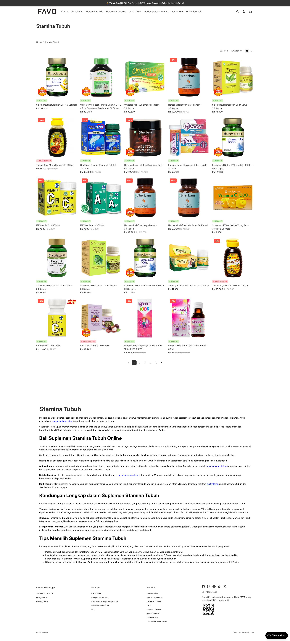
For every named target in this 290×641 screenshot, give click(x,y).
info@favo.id (41, 597)
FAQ (93, 609)
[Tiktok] (219, 586)
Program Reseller (154, 609)
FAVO (45, 632)
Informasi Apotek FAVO (157, 621)
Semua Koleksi (153, 613)
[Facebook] (203, 586)
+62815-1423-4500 (44, 593)
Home (39, 42)
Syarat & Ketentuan (155, 597)
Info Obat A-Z (152, 617)
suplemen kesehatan (62, 421)
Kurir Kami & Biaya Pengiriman (104, 601)
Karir (149, 605)
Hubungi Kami (42, 601)
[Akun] (243, 11)
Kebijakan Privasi (154, 601)
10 (156, 362)
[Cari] (237, 11)
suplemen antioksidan (217, 466)
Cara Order (96, 593)
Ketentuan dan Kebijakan (243, 632)
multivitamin (213, 484)
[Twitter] (225, 586)
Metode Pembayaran (100, 605)
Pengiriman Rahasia (99, 597)
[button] (236, 50)
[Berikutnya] (161, 362)
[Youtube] (214, 586)
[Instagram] (209, 586)
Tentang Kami (152, 593)
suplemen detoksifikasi (128, 475)
